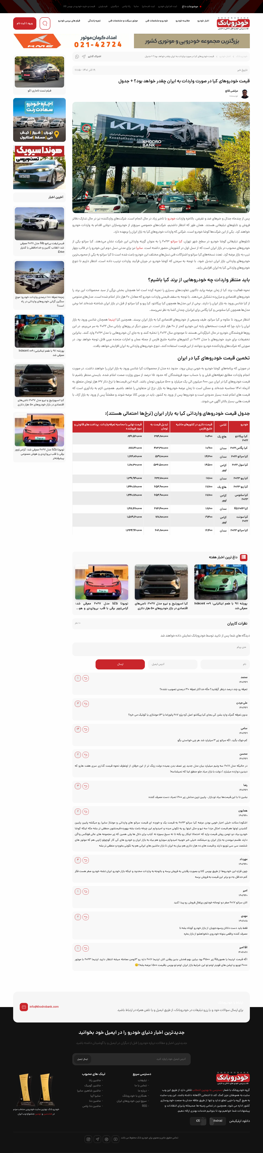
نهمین (38, 1114)
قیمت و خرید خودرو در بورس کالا (79, 6)
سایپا (139, 248)
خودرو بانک (241, 56)
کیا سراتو (176, 241)
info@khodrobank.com (44, 1007)
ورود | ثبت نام (25, 23)
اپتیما (112, 319)
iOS (198, 1121)
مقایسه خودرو (183, 21)
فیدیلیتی (102, 6)
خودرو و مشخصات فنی (156, 21)
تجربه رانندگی (94, 21)
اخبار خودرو (203, 21)
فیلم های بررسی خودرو (69, 21)
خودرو (171, 218)
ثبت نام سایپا (148, 6)
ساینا (136, 6)
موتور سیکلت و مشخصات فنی (123, 21)
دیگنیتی (115, 6)
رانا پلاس (126, 6)
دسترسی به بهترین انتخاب (207, 1090)
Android (217, 1121)
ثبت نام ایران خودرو (167, 6)
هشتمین (47, 1114)
